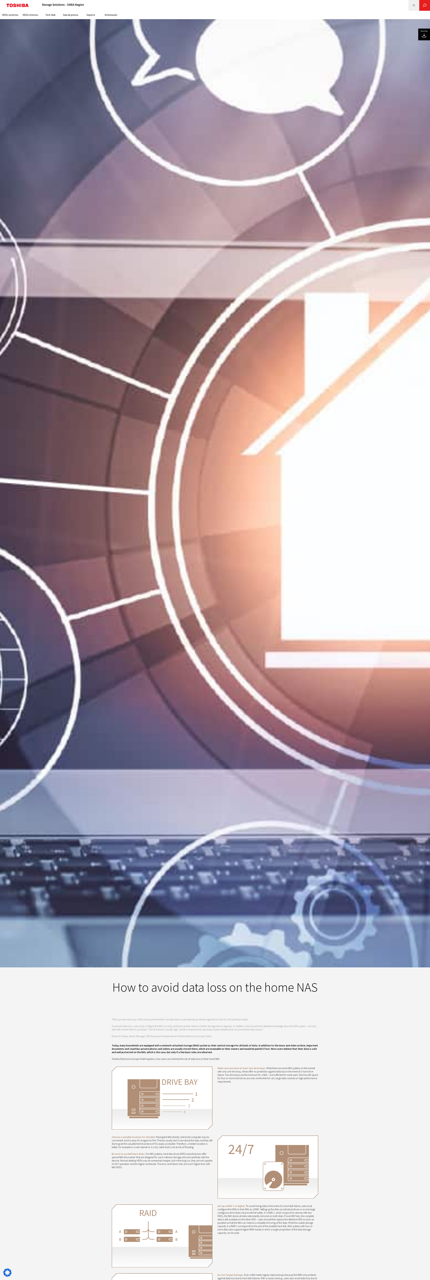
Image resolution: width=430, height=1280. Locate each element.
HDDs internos (30, 14)
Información (111, 14)
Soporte (91, 14)
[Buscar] (424, 5)
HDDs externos (10, 14)
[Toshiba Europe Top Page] (17, 5)
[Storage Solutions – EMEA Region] (63, 5)
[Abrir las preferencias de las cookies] (7, 1275)
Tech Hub (50, 14)
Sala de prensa (70, 14)
